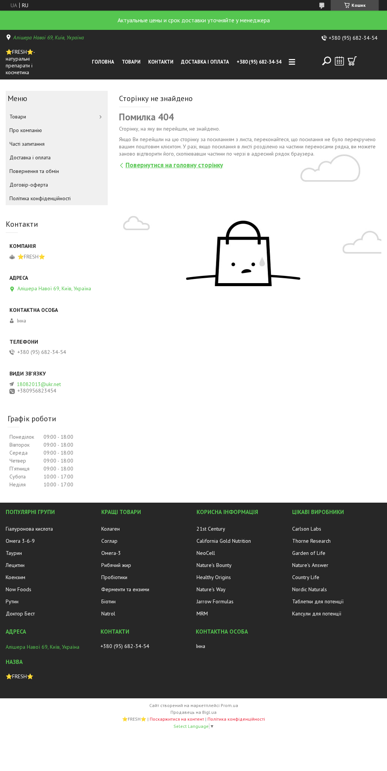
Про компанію (25, 130)
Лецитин (15, 565)
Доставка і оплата (205, 62)
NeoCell (206, 553)
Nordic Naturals (309, 589)
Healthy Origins (214, 577)
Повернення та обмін (34, 171)
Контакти (160, 62)
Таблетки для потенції (318, 601)
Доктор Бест (20, 613)
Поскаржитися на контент (177, 719)
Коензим (15, 577)
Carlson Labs (306, 528)
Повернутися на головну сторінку (174, 165)
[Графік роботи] (339, 60)
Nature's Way (211, 589)
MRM (202, 613)
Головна (103, 62)
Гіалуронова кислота (29, 528)
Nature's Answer (310, 565)
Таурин (14, 553)
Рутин (12, 601)
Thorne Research (311, 540)
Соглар (109, 540)
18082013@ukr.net (39, 384)
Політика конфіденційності (40, 198)
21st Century (211, 528)
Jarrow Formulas (215, 601)
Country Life (305, 577)
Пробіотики (114, 577)
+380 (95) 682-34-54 (259, 62)
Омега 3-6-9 (20, 540)
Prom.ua (229, 705)
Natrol (108, 613)
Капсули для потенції (316, 613)
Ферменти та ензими (125, 589)
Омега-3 (111, 553)
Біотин (108, 601)
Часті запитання (27, 143)
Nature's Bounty (214, 565)
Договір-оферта (28, 184)
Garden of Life (308, 553)
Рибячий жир (116, 565)
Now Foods (18, 589)
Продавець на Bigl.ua (193, 712)
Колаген (110, 528)
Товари (131, 62)
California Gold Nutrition (224, 540)
